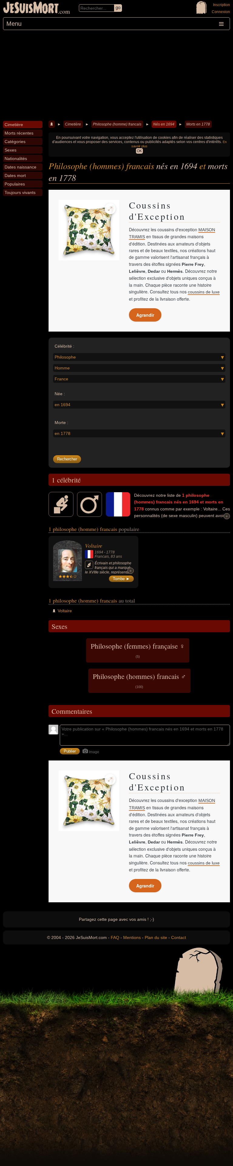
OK (139, 151)
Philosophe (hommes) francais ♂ (139, 680)
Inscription (221, 5)
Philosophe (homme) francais (117, 124)
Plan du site (156, 937)
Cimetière (73, 124)
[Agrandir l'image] (110, 208)
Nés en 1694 (163, 124)
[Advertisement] (116, 75)
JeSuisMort (31, 8)
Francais (102, 556)
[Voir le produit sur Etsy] (89, 230)
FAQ (115, 937)
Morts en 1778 (198, 124)
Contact (178, 937)
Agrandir (145, 315)
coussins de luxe (204, 291)
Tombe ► (121, 578)
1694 (99, 552)
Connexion (221, 12)
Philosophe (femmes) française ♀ (138, 649)
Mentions (132, 937)
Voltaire (93, 545)
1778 (110, 552)
